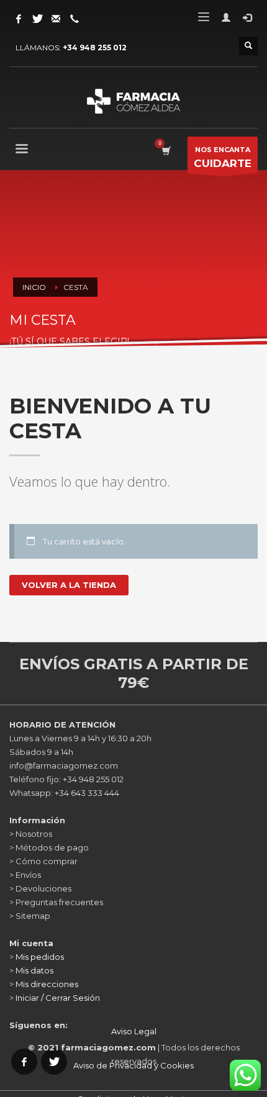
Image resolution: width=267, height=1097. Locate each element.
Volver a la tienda (69, 585)
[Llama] (74, 18)
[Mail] (56, 18)
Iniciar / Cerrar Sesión (58, 998)
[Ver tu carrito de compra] (165, 150)
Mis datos (34, 970)
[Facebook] (18, 18)
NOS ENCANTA (222, 157)
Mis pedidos (40, 957)
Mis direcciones (47, 984)
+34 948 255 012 (95, 47)
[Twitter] (37, 18)
